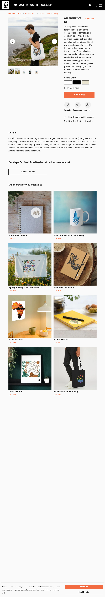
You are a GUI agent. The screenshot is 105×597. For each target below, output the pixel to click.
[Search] (95, 5)
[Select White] (68, 82)
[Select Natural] (85, 82)
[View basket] (100, 5)
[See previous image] (12, 41)
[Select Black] (77, 82)
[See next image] (54, 41)
